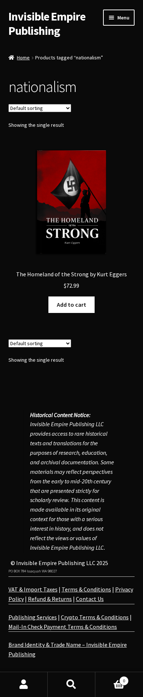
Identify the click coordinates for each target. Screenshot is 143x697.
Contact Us (90, 598)
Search (71, 684)
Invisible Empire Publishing (46, 23)
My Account (24, 684)
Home (23, 57)
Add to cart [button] (71, 304)
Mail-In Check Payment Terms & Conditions (62, 626)
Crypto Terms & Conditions (95, 617)
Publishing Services (32, 617)
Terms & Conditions (86, 589)
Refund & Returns (50, 598)
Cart (110, 678)
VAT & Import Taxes (33, 589)
